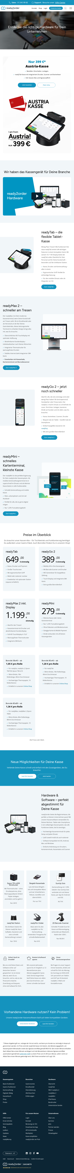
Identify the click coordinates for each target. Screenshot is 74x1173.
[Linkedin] (27, 1153)
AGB (4, 1159)
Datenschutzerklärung (22, 1159)
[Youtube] (37, 1153)
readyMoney (7, 1139)
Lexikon (5, 1130)
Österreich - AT (11, 1153)
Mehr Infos (46, 85)
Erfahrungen (30, 1096)
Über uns (51, 1118)
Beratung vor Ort (31, 1124)
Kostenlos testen (56, 8)
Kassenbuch (7, 1096)
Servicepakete (7, 1124)
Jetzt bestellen (27, 85)
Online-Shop (27, 686)
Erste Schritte (7, 1121)
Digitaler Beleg (8, 1093)
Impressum (10, 1159)
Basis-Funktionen (9, 1084)
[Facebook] (34, 1153)
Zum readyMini (11, 513)
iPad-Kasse (52, 1099)
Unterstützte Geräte (55, 1105)
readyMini (51, 1096)
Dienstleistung (30, 1090)
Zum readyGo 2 (49, 437)
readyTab (51, 1087)
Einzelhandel (30, 1087)
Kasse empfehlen (31, 1136)
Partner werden (53, 1127)
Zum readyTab (49, 287)
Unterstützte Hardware (27, 1024)
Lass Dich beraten (27, 776)
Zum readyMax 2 (11, 367)
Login (45, 8)
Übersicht (51, 1084)
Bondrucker (52, 1102)
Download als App (32, 1127)
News (5, 1136)
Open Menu (71, 8)
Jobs (49, 1124)
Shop (40, 8)
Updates (6, 1133)
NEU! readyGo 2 (53, 1090)
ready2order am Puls (33, 1139)
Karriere (51, 1121)
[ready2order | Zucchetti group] (17, 1164)
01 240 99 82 (20, 2)
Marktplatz (29, 1133)
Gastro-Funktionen (9, 1087)
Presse (50, 1130)
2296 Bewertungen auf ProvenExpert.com (20, 1167)
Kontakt (34, 8)
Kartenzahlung (8, 1090)
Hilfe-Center (7, 1118)
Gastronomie (30, 1084)
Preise (5, 1102)
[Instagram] (30, 1153)
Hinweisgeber (53, 1133)
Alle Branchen (30, 1093)
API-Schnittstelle (31, 1130)
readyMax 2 (52, 1093)
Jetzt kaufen (47, 776)
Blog (4, 1127)
